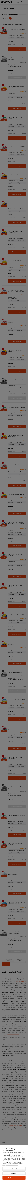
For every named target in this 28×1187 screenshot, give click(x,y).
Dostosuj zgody (14, 1173)
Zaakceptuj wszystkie (14, 1177)
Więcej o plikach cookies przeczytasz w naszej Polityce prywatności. (13, 1164)
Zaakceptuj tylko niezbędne (14, 1168)
